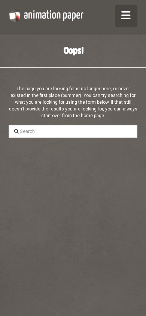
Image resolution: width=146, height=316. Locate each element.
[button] (126, 15)
